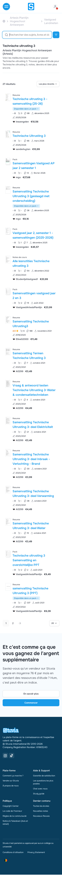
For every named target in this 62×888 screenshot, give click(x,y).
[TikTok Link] (11, 755)
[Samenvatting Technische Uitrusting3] (8, 320)
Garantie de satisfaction (44, 775)
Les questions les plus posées (43, 782)
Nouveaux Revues (41, 816)
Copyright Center (11, 806)
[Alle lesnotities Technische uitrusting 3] (8, 259)
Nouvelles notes (40, 811)
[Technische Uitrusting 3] (8, 134)
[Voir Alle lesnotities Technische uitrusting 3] (31, 268)
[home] (31, 6)
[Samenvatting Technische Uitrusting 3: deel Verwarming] (8, 489)
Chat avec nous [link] (40, 788)
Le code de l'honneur (12, 811)
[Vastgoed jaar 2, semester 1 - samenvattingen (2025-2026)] (7, 231)
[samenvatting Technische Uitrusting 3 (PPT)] (8, 587)
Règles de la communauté (14, 816)
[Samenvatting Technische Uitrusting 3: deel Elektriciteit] (8, 420)
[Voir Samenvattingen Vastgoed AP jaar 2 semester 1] (31, 168)
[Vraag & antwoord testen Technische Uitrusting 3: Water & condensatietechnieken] (8, 384)
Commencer (31, 702)
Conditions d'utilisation (13, 852)
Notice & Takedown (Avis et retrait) (15, 822)
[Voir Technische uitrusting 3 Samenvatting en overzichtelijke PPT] (31, 563)
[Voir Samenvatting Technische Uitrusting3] (31, 328)
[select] (48, 84)
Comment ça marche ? (13, 775)
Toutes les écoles (41, 806)
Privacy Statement (36, 852)
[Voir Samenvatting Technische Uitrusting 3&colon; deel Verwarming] (31, 498)
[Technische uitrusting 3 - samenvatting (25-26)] (8, 97)
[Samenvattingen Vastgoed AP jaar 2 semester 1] (7, 161)
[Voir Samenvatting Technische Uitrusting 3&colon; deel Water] (31, 530)
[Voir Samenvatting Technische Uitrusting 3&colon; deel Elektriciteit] (31, 429)
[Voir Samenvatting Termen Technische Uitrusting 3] (31, 360)
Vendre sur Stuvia (11, 780)
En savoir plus (31, 693)
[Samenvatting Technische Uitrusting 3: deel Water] (8, 522)
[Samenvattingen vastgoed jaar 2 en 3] (7, 291)
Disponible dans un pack (25, 108)
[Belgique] (4, 21)
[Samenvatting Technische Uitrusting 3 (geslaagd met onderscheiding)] (8, 190)
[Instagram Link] (5, 755)
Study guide (38, 793)
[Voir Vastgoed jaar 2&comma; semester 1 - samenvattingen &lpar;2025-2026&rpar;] (31, 237)
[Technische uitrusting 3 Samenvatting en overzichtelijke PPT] (7, 553)
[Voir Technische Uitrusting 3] (31, 140)
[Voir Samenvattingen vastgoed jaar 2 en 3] (31, 298)
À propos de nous (11, 785)
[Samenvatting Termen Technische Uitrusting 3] (8, 351)
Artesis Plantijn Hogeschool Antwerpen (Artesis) (27, 52)
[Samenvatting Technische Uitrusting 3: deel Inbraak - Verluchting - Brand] (8, 453)
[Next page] (20, 623)
